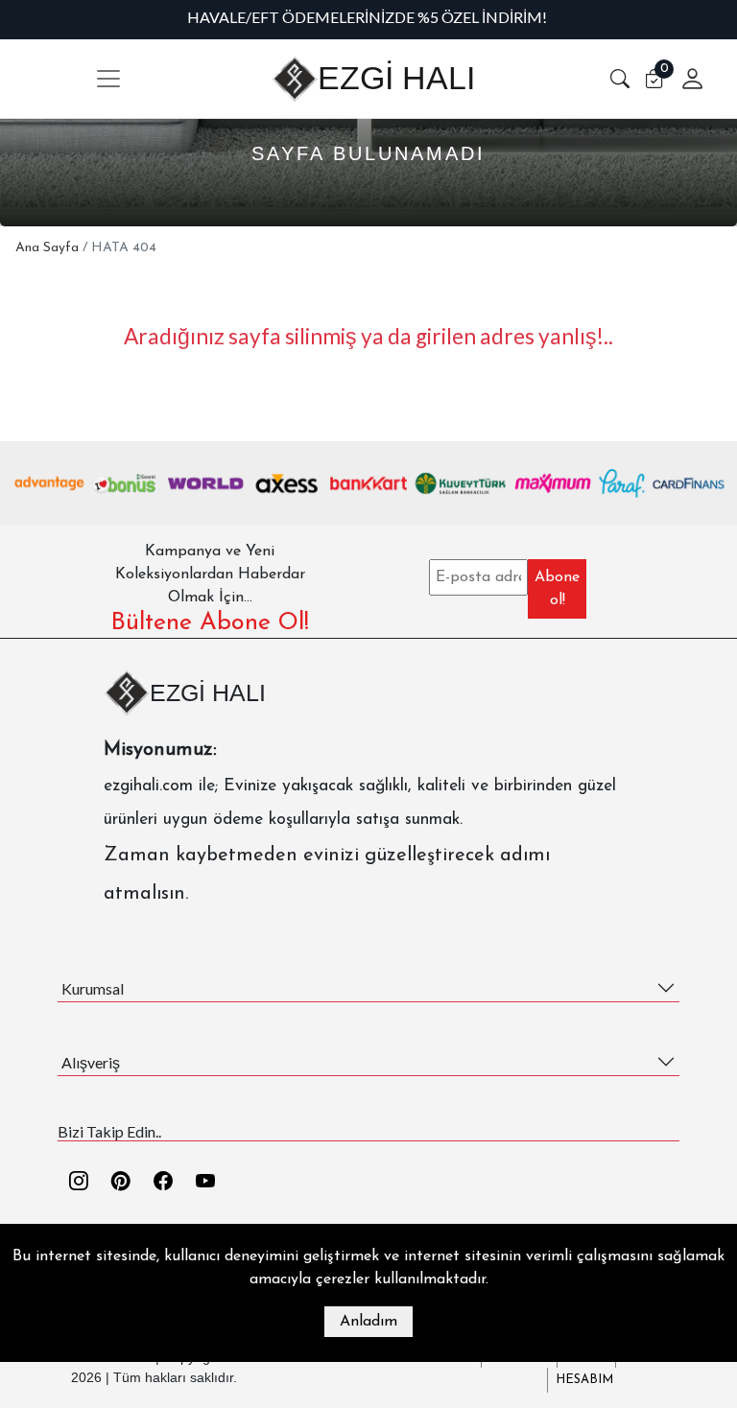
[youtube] (205, 1183)
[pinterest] (121, 1183)
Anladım (368, 1321)
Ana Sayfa (47, 248)
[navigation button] (108, 78)
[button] (620, 78)
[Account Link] (685, 78)
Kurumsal (92, 988)
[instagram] (78, 1183)
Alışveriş (90, 1062)
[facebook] (163, 1183)
